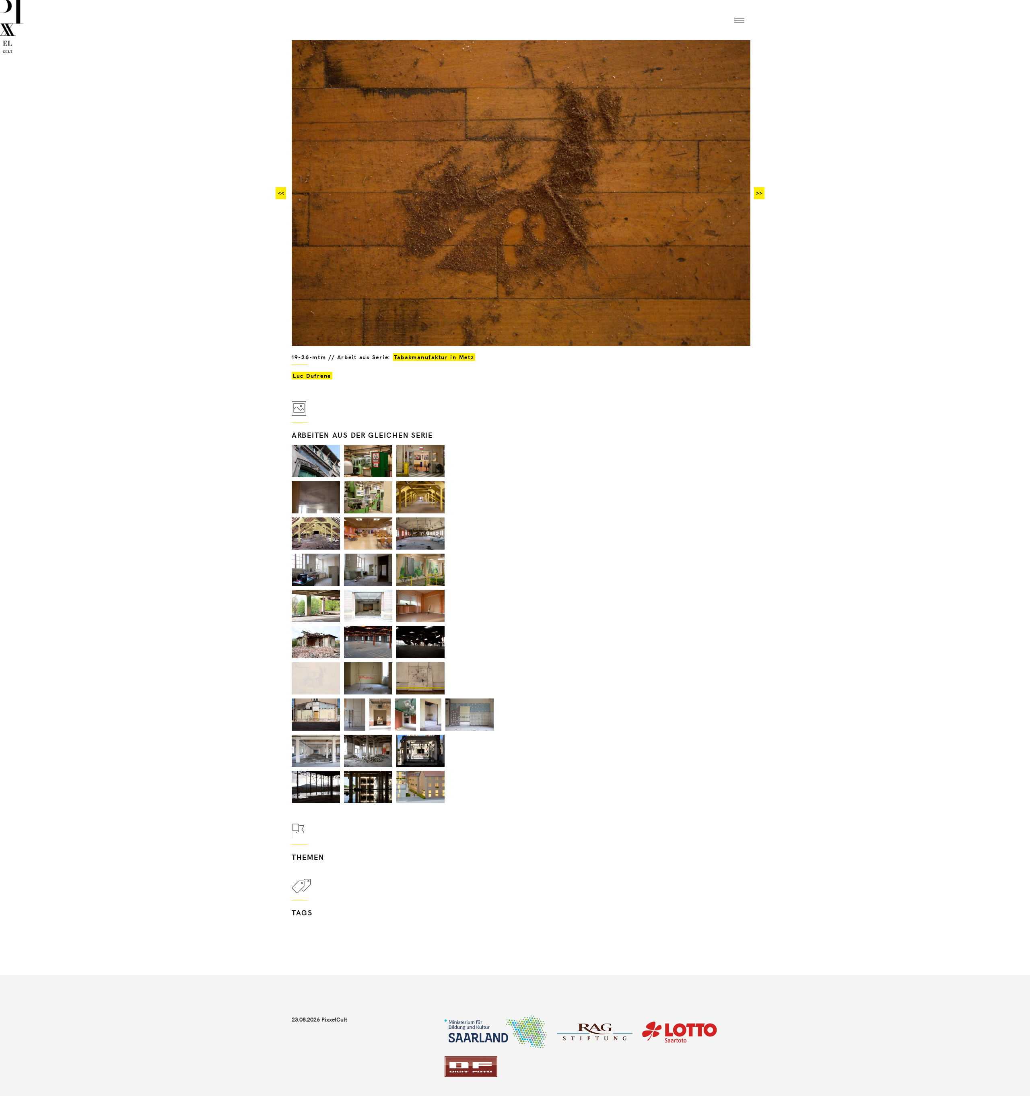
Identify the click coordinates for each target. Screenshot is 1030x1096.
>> (759, 193)
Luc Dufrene (312, 375)
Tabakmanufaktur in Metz (434, 357)
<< (281, 193)
